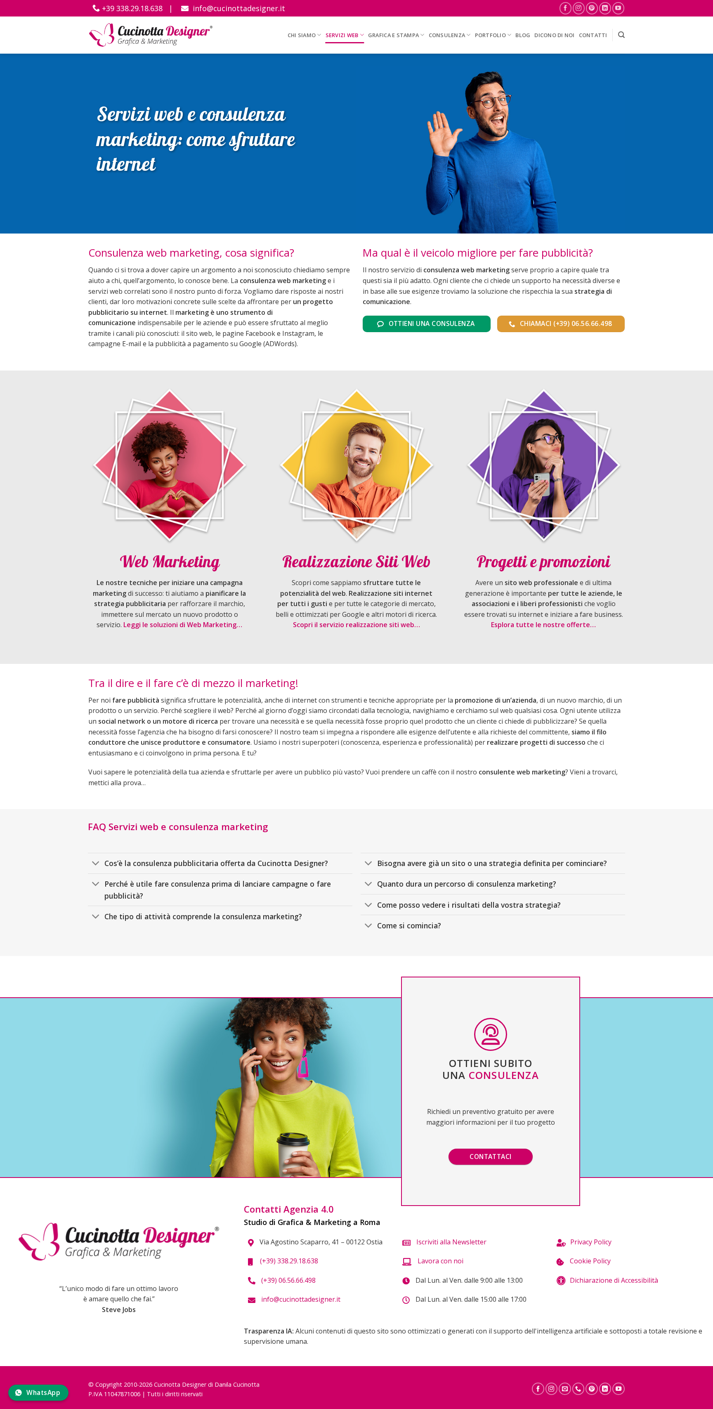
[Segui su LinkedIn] (605, 8)
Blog (522, 35)
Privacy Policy (590, 1241)
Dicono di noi (554, 35)
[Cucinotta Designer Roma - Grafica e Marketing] (150, 35)
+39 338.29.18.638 (131, 8)
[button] (621, 35)
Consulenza (447, 35)
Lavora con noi (439, 1260)
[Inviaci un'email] (565, 1389)
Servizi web (342, 35)
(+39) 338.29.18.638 (287, 1260)
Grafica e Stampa (393, 35)
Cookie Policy (589, 1260)
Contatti (593, 35)
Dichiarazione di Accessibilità (614, 1280)
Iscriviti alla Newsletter (450, 1241)
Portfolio (490, 35)
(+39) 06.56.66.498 (288, 1280)
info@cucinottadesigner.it (238, 8)
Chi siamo (302, 35)
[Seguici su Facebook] (565, 8)
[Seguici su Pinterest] (592, 8)
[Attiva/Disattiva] (96, 864)
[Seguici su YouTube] (618, 8)
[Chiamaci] (578, 1389)
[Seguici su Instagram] (579, 8)
